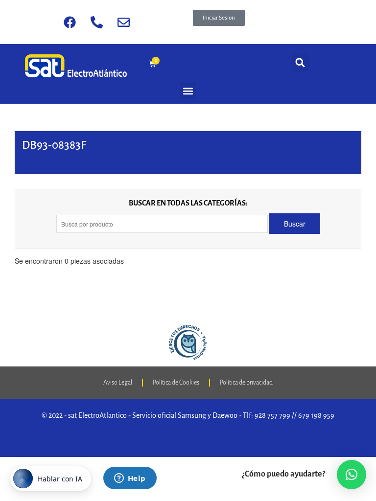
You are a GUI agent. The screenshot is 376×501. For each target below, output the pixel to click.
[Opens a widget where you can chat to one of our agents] (130, 479)
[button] (219, 18)
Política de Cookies (176, 382)
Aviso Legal (117, 382)
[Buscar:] (162, 224)
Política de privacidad (246, 382)
